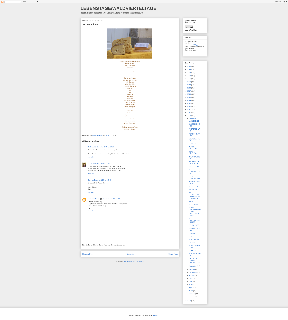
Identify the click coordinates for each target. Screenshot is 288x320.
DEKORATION (194, 239)
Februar (192, 294)
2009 (189, 115)
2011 (189, 109)
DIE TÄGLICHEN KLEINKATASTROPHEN (194, 195)
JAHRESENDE (194, 121)
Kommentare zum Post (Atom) (134, 261)
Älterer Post (173, 254)
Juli (190, 278)
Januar (192, 297)
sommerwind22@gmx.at (193, 45)
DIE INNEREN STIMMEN (194, 163)
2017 (189, 91)
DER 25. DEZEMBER (194, 148)
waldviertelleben (93, 199)
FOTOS (191, 236)
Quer (89, 180)
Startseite (130, 254)
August (192, 275)
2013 (189, 103)
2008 (189, 301)
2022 (189, 76)
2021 (189, 79)
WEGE (191, 201)
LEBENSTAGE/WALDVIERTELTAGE (118, 8)
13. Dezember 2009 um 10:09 (99, 163)
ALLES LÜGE (193, 187)
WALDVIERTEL (194, 225)
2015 (189, 97)
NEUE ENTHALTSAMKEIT (194, 220)
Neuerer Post (87, 254)
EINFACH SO (193, 233)
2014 (189, 100)
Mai (190, 284)
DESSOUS (192, 250)
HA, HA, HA (193, 190)
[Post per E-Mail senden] (114, 135)
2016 (189, 94)
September (193, 272)
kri (89, 163)
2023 (189, 72)
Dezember (193, 118)
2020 (189, 82)
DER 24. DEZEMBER (194, 153)
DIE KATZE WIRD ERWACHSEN (194, 260)
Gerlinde (91, 147)
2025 (189, 66)
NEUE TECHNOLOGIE (194, 172)
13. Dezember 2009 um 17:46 (101, 180)
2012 (189, 106)
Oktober (192, 269)
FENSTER (192, 144)
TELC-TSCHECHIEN (194, 178)
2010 (189, 112)
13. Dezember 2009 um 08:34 (104, 147)
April (191, 288)
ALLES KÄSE (193, 205)
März (191, 291)
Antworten (91, 157)
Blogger (155, 315)
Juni (190, 281)
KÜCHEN (192, 242)
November (193, 266)
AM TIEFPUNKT (194, 167)
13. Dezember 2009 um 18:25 (112, 199)
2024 (189, 69)
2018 (189, 88)
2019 (189, 85)
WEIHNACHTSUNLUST (194, 182)
